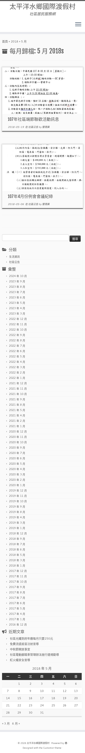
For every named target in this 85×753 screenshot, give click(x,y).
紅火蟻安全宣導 (20, 660)
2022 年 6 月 (17, 351)
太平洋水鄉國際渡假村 (42, 6)
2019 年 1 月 (17, 528)
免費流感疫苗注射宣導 (24, 644)
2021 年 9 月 (17, 399)
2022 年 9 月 (17, 335)
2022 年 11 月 (18, 324)
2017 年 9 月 (17, 587)
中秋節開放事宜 (20, 649)
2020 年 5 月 (17, 463)
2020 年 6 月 (17, 458)
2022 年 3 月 (17, 367)
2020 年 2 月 (17, 480)
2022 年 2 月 (17, 372)
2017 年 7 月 (17, 598)
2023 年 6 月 (17, 297)
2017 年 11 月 (18, 576)
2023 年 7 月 (17, 292)
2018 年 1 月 (17, 565)
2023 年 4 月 (17, 308)
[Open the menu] (78, 24)
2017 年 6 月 (17, 603)
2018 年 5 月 (17, 555)
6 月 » (16, 723)
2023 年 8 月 (17, 287)
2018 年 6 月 (17, 549)
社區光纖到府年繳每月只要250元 (31, 638)
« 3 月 (6, 723)
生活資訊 (14, 256)
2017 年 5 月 (17, 608)
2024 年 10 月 (18, 276)
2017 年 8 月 (17, 592)
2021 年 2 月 (17, 421)
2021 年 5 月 (17, 410)
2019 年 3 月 (17, 522)
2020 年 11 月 (18, 437)
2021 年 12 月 (18, 383)
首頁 (5, 41)
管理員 (46, 127)
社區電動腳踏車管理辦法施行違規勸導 (34, 655)
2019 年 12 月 (18, 490)
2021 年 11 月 (18, 388)
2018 (14, 41)
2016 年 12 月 (18, 624)
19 (64, 698)
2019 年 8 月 (17, 512)
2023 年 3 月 (17, 313)
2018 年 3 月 (17, 560)
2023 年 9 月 (17, 281)
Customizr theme (52, 747)
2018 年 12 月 (18, 533)
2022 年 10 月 (18, 329)
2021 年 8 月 (17, 405)
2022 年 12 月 (18, 319)
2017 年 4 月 (17, 614)
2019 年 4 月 (17, 517)
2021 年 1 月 (17, 426)
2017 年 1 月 (17, 619)
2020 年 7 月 (17, 453)
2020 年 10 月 (18, 442)
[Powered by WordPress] (66, 742)
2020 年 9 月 (17, 447)
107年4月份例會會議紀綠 (30, 196)
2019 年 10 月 (18, 501)
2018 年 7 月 (17, 544)
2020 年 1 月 (17, 485)
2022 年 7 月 (17, 346)
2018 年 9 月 (17, 539)
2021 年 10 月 (18, 394)
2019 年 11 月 (18, 496)
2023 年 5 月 (17, 303)
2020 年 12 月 (18, 431)
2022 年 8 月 (17, 340)
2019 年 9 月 (17, 506)
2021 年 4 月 (17, 415)
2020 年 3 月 (17, 474)
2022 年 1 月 (17, 378)
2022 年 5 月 (17, 356)
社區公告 (33, 127)
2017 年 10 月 (18, 581)
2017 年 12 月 (18, 571)
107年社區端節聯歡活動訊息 (33, 119)
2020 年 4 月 (17, 469)
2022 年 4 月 (17, 362)
